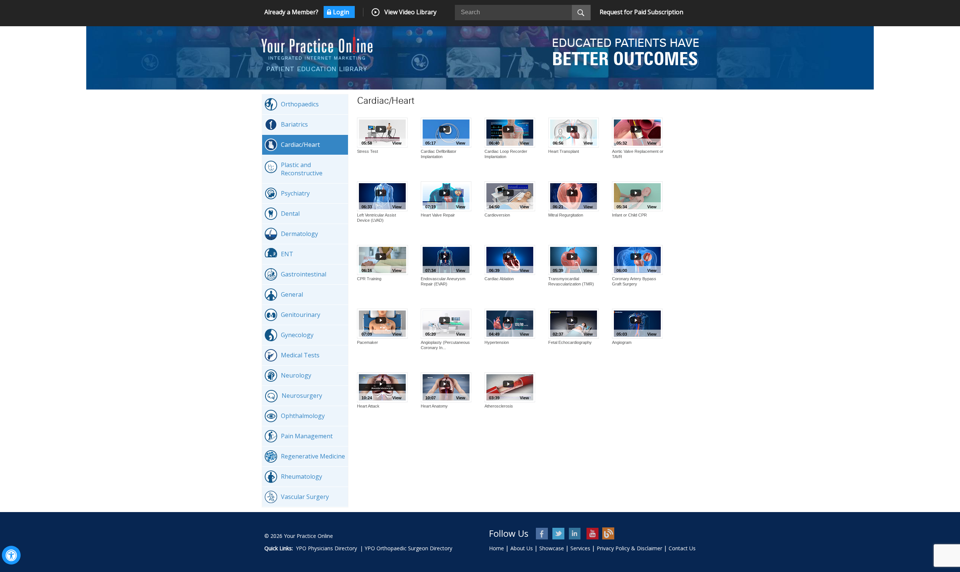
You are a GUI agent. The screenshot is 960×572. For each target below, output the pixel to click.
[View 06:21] (573, 195)
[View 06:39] (509, 259)
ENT (287, 254)
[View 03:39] (509, 386)
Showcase (551, 548)
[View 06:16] (382, 259)
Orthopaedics (300, 104)
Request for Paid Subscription (641, 12)
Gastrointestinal (303, 274)
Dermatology (299, 234)
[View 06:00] (637, 259)
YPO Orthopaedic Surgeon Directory (408, 548)
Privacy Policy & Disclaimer (629, 548)
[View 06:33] (382, 195)
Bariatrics (294, 124)
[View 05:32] (637, 132)
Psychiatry (295, 193)
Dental (290, 213)
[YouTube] (591, 533)
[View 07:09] (382, 323)
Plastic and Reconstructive (301, 169)
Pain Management (307, 436)
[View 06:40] (509, 132)
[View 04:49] (509, 323)
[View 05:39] (573, 259)
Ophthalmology (303, 416)
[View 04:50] (509, 195)
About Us (521, 548)
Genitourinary (300, 315)
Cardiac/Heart (300, 144)
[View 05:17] (446, 132)
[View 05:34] (637, 195)
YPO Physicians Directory (326, 548)
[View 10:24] (382, 386)
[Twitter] (559, 533)
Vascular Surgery (305, 497)
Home (496, 548)
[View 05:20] (446, 323)
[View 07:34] (446, 259)
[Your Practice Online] (317, 44)
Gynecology (297, 335)
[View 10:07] (446, 386)
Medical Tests (300, 355)
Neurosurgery (302, 395)
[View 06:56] (573, 132)
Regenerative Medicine (313, 456)
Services (580, 548)
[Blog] (608, 533)
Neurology (296, 375)
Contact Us (682, 548)
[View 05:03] (637, 323)
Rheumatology (301, 476)
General (292, 294)
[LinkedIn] (575, 533)
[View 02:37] (573, 323)
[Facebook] (542, 533)
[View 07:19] (446, 195)
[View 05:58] (382, 132)
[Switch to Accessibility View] (11, 555)
